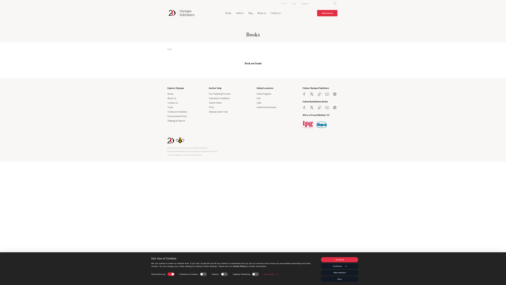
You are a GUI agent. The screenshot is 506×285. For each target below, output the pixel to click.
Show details (269, 274)
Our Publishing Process (220, 93)
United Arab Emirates (266, 107)
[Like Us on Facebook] (304, 94)
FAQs (211, 107)
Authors (240, 13)
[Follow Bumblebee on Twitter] (312, 107)
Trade (170, 107)
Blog (250, 13)
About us (261, 13)
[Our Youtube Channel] (327, 94)
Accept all (340, 260)
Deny (339, 279)
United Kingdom (264, 93)
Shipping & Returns (176, 120)
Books (228, 13)
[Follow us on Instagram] (335, 94)
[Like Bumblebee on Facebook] (304, 107)
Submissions (327, 13)
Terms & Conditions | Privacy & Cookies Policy (184, 155)
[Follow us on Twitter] (312, 94)
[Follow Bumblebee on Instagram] (335, 107)
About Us (171, 98)
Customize (337, 266)
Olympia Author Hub (218, 111)
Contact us (276, 13)
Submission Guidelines (219, 98)
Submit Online (215, 102)
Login (294, 3)
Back (169, 49)
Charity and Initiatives (177, 111)
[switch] (203, 274)
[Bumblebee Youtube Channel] (327, 107)
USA (259, 98)
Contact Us (172, 102)
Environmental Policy (177, 116)
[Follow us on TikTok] (319, 94)
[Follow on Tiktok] (319, 107)
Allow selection (340, 273)
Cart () (283, 3)
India (259, 102)
